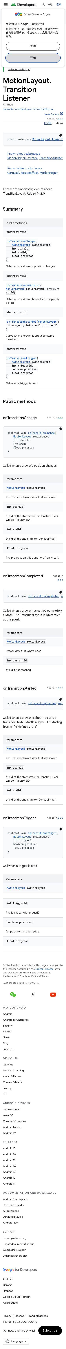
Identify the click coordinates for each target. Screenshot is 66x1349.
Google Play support (14, 1249)
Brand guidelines (38, 1315)
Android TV (9, 1133)
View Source (52, 114)
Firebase (8, 1291)
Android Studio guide (15, 1199)
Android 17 (9, 1148)
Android (7, 1014)
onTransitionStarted (21, 321)
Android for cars (12, 1127)
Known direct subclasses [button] (35, 156)
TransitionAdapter (51, 158)
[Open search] (43, 4)
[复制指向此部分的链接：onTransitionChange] (40, 418)
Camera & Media (13, 1082)
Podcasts (8, 1049)
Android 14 (9, 1166)
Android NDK (10, 1222)
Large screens (11, 1109)
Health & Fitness (12, 1076)
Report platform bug (14, 1238)
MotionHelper (49, 173)
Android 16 (9, 1154)
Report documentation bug (18, 1244)
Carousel (13, 173)
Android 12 (9, 1177)
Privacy (7, 1088)
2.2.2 (60, 118)
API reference (11, 1210)
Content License (44, 969)
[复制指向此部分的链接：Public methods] (39, 402)
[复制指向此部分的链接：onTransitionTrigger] (39, 818)
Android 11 (9, 1183)
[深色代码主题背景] (60, 135)
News (6, 1037)
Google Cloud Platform (16, 1296)
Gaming (8, 1064)
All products (10, 1302)
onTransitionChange (21, 241)
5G (5, 1094)
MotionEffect (29, 173)
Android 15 (9, 1160)
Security (7, 1025)
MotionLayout (21, 245)
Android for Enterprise (16, 1019)
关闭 (33, 46)
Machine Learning (13, 1070)
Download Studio (13, 1216)
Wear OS (8, 1115)
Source (7, 1031)
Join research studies (15, 1255)
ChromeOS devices (14, 1121)
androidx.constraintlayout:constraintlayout (28, 109)
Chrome (7, 1285)
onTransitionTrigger (22, 358)
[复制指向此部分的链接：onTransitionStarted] (40, 688)
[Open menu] (6, 4)
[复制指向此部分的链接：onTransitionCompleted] (6, 581)
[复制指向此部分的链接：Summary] (26, 209)
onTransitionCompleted (23, 285)
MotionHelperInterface (22, 158)
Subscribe (50, 1330)
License (19, 1315)
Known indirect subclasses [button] (32, 171)
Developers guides (13, 1205)
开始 (33, 58)
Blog (5, 1043)
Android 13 (9, 1172)
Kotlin (48, 123)
